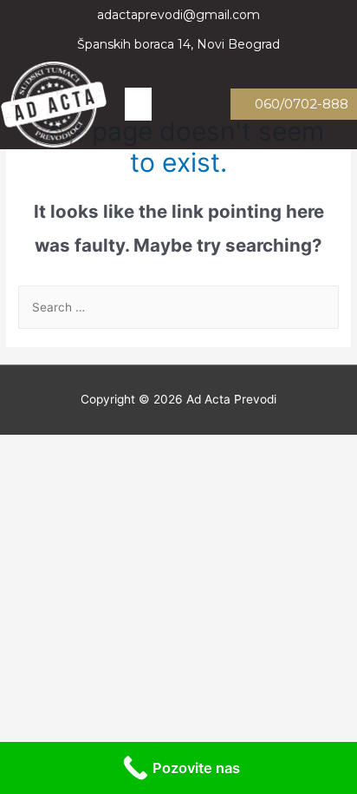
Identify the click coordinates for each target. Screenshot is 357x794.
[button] (139, 104)
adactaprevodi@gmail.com (178, 15)
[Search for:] (178, 307)
